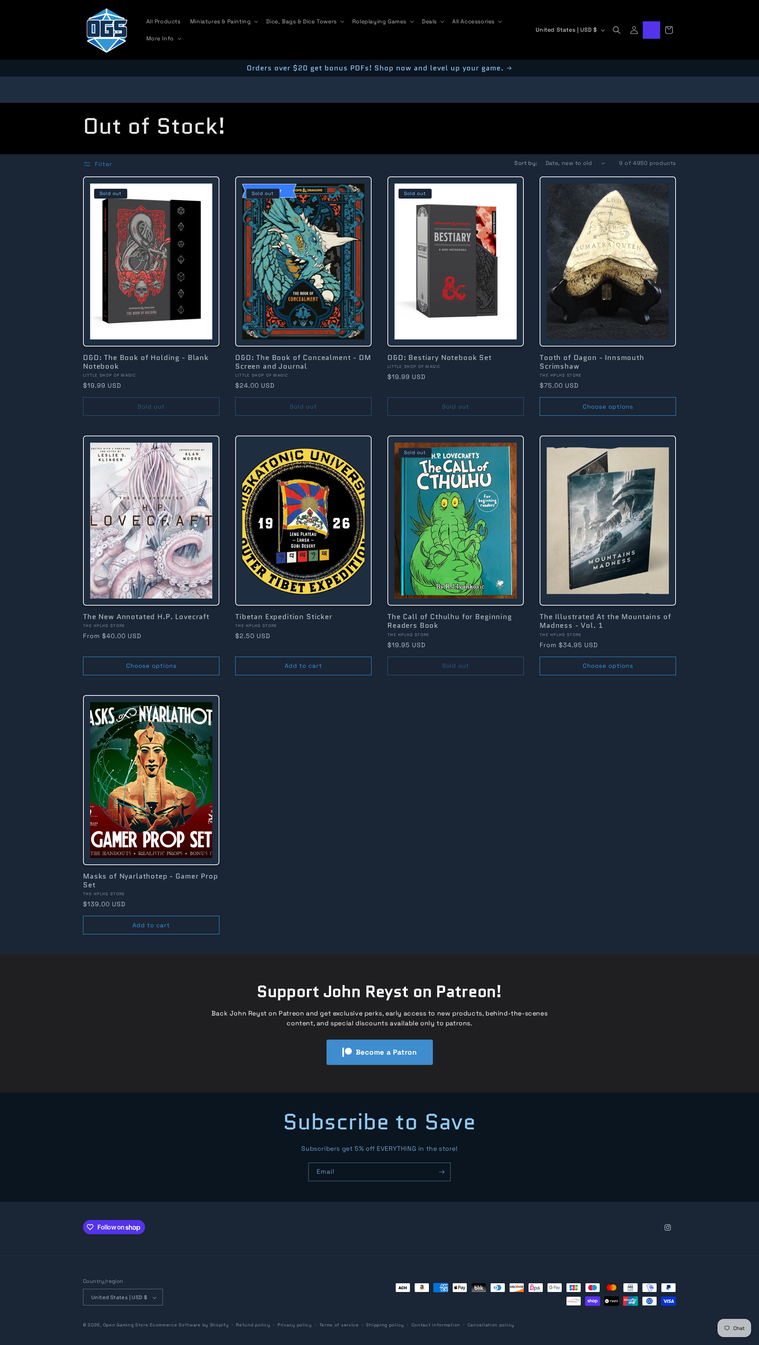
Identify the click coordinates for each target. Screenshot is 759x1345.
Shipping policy (385, 1325)
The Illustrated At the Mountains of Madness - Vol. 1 (605, 621)
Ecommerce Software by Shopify (189, 1325)
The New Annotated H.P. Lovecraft (146, 617)
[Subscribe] (441, 1172)
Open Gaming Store (126, 1325)
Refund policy (253, 1325)
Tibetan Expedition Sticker (283, 617)
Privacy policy (295, 1325)
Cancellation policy (491, 1325)
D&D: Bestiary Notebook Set (439, 357)
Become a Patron (386, 1052)
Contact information (436, 1325)
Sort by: (525, 163)
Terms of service (339, 1325)
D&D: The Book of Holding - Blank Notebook (146, 362)
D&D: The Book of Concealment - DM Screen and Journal (303, 362)
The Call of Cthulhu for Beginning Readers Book (449, 621)
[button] (223, 21)
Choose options (608, 406)
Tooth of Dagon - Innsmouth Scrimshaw (592, 362)
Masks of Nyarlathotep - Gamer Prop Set (150, 880)
